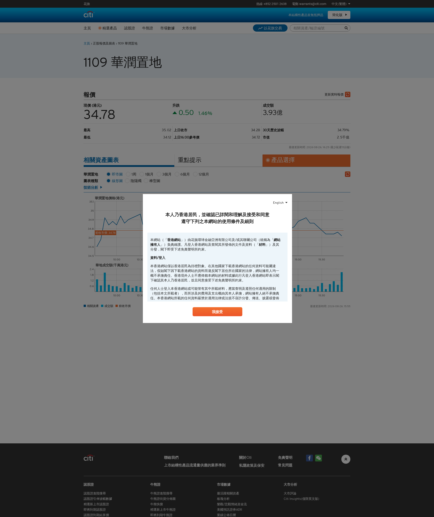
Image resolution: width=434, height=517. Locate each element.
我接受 (217, 312)
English (278, 202)
